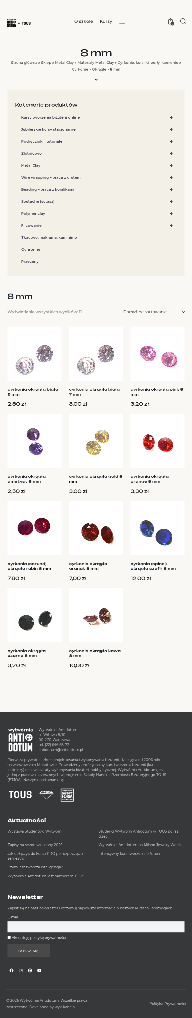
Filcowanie (97, 225)
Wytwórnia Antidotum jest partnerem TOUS (46, 876)
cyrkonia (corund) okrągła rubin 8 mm (29, 566)
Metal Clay (64, 62)
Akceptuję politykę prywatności (39, 937)
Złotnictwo (97, 153)
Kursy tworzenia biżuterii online (97, 117)
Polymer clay (97, 213)
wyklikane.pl (65, 1007)
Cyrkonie (80, 69)
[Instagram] (21, 970)
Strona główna (24, 62)
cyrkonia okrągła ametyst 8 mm (27, 478)
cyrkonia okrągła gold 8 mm (95, 478)
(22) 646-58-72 (57, 744)
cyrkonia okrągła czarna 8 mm (27, 653)
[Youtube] (39, 970)
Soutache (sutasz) (97, 201)
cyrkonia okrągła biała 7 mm (94, 391)
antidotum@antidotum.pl (60, 749)
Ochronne (30, 249)
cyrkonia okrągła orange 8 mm (149, 478)
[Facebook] (12, 970)
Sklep (46, 62)
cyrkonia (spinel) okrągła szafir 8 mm (153, 566)
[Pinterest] (30, 970)
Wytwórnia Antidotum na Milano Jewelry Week (139, 845)
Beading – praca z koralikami (97, 189)
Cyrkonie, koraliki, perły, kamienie (148, 62)
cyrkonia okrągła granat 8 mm (88, 566)
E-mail (13, 917)
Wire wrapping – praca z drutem (97, 177)
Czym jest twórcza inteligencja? (35, 867)
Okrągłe (99, 69)
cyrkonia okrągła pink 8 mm (156, 391)
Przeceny (29, 261)
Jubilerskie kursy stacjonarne (97, 129)
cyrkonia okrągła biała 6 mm (33, 391)
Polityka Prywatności (167, 1003)
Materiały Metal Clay (96, 62)
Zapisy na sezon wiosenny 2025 (35, 845)
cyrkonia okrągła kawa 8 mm (95, 653)
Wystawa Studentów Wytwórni (35, 831)
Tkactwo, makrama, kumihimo (49, 237)
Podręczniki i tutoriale (97, 141)
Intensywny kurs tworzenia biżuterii (129, 853)
